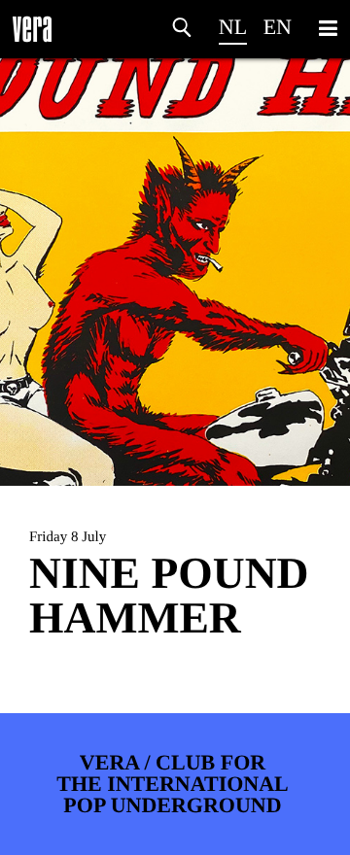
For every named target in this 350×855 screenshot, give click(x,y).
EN (277, 27)
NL (233, 27)
